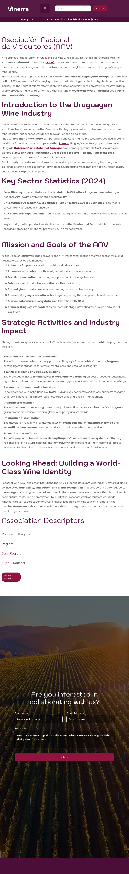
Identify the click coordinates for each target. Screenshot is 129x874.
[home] (23, 8)
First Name (21, 713)
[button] (45, 8)
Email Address (75, 713)
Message (20, 728)
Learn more (7, 577)
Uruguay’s (46, 58)
